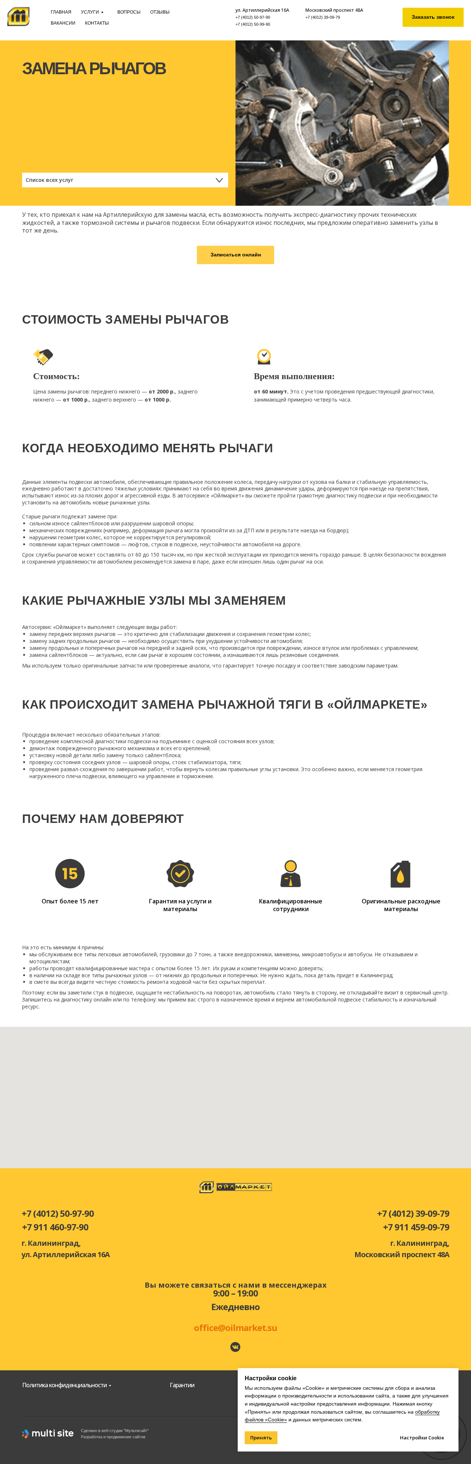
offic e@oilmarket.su (235, 1327)
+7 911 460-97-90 (55, 1227)
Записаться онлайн (235, 255)
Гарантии (182, 1385)
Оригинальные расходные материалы (401, 905)
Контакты (97, 23)
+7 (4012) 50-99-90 (253, 24)
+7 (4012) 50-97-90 (253, 17)
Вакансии (63, 23)
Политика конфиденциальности (64, 1385)
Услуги (90, 12)
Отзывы (160, 12)
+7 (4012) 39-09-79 (322, 17)
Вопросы (129, 12)
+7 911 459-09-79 (416, 1227)
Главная (61, 12)
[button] (433, 17)
